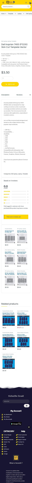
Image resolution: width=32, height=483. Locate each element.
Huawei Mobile (6, 195)
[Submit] (26, 290)
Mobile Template (24, 195)
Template (10, 13)
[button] (29, 20)
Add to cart (11, 84)
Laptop (20, 13)
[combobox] (13, 6)
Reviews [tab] (20, 95)
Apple (18, 195)
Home (3, 13)
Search (28, 6)
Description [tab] (5, 95)
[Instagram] (29, 311)
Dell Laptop (4, 41)
